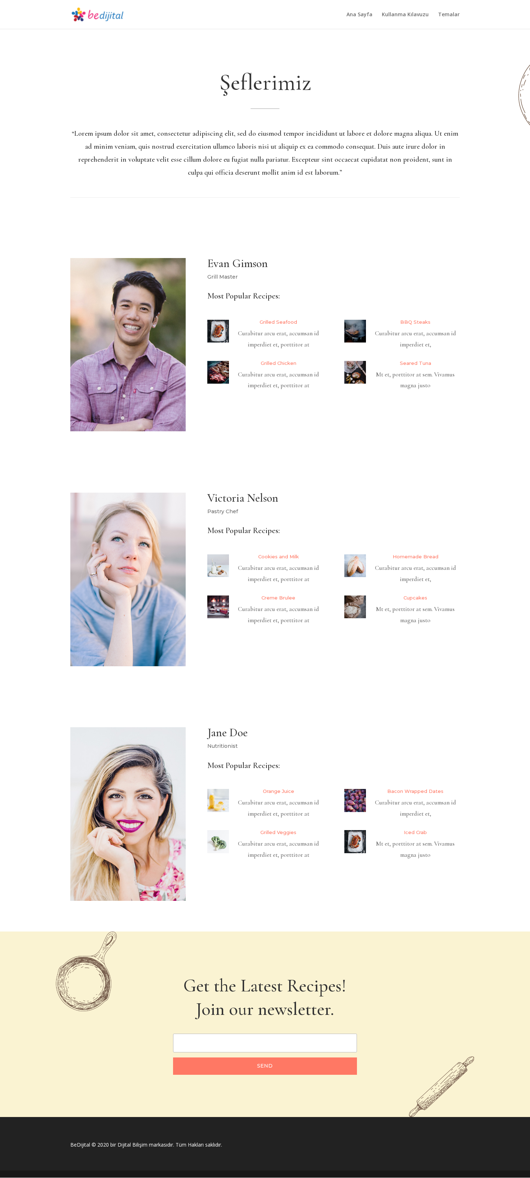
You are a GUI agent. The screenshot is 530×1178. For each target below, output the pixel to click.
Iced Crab (415, 832)
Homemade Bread (415, 556)
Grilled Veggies (278, 832)
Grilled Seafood (278, 322)
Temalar (449, 15)
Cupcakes (415, 598)
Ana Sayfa (359, 15)
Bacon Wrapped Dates (415, 791)
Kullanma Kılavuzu (405, 15)
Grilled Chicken (278, 363)
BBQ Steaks (415, 322)
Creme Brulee (278, 598)
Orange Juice (278, 791)
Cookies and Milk (278, 556)
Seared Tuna (415, 363)
